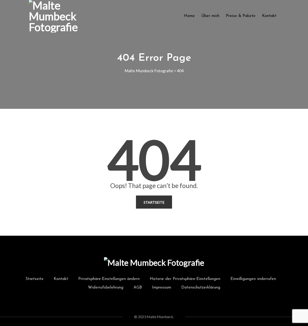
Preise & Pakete (240, 16)
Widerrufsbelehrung (105, 288)
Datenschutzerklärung (200, 288)
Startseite (154, 202)
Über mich (210, 16)
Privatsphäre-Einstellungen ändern (109, 279)
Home (189, 16)
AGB (137, 288)
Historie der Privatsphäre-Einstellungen (185, 279)
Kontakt (269, 16)
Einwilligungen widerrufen (253, 279)
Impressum (161, 288)
